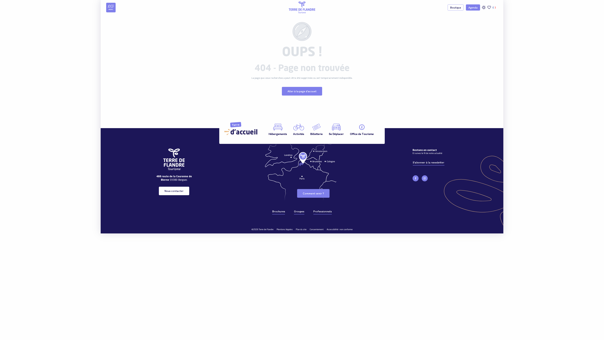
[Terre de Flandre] (302, 7)
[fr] (494, 7)
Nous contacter (174, 191)
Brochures (49, 237)
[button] (494, 7)
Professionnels (51, 250)
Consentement (317, 230)
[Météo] (484, 8)
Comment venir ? (313, 193)
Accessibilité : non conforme (340, 230)
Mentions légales (285, 230)
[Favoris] (489, 7)
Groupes (48, 244)
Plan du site (301, 230)
